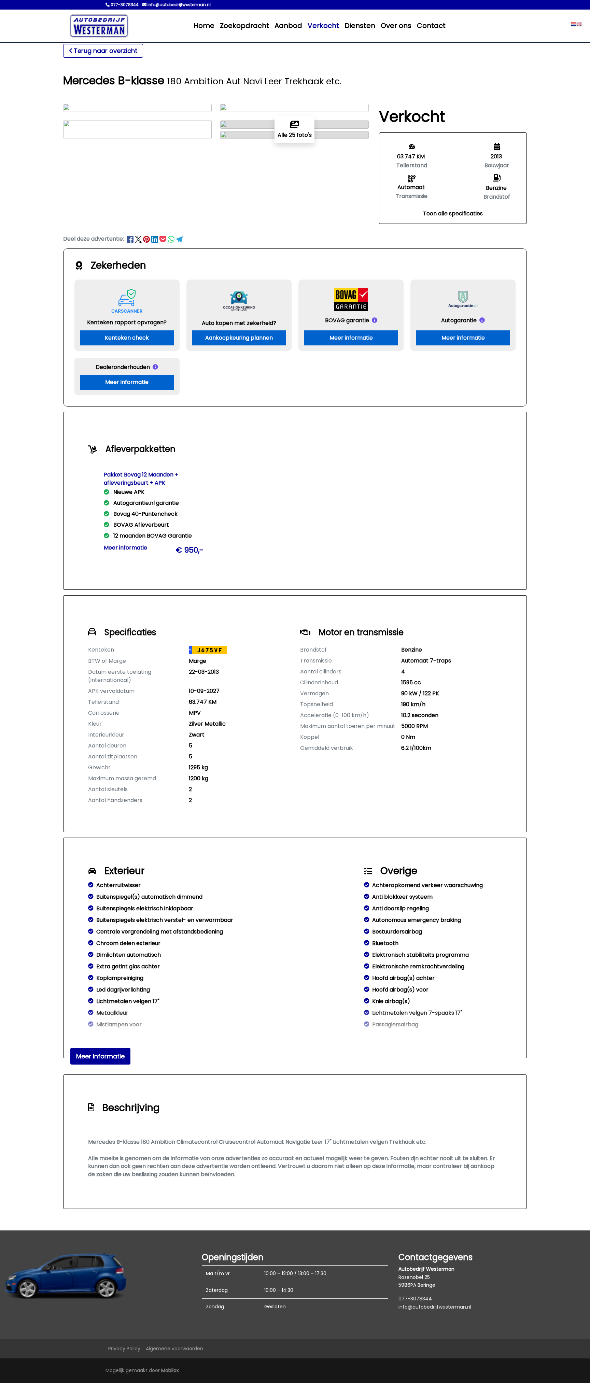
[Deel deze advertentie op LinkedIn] (155, 239)
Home (204, 25)
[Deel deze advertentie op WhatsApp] (172, 239)
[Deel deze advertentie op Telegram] (179, 239)
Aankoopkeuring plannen (239, 338)
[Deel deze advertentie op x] (138, 239)
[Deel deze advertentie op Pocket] (163, 239)
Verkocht (323, 25)
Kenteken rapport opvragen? (127, 322)
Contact (431, 25)
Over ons (396, 25)
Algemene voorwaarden (174, 1348)
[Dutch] (573, 26)
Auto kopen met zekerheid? (239, 323)
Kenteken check (127, 338)
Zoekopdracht (244, 25)
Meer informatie (351, 338)
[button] (453, 213)
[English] (579, 26)
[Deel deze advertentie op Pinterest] (147, 239)
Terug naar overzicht (105, 50)
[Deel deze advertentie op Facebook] (131, 239)
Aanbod (288, 25)
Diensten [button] (360, 25)
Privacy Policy (124, 1348)
